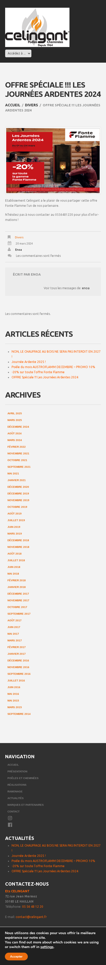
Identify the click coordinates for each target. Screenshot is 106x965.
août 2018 (14, 553)
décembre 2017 (18, 593)
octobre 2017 (17, 607)
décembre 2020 (18, 486)
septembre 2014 (19, 714)
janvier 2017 (16, 653)
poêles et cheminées (23, 778)
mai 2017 (13, 633)
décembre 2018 (18, 540)
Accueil (12, 105)
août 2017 (14, 620)
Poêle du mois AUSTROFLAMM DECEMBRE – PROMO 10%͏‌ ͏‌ (54, 367)
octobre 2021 (17, 460)
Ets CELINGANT (17, 891)
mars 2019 (14, 533)
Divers (31, 105)
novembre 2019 (18, 500)
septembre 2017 (19, 613)
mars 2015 (14, 707)
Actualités (15, 798)
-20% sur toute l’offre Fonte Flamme (38, 372)
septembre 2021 (19, 466)
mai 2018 (13, 573)
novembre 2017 (18, 600)
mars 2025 (14, 420)
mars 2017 (14, 640)
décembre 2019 (18, 493)
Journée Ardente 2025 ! (29, 361)
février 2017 (16, 647)
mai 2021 (13, 473)
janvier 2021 (16, 480)
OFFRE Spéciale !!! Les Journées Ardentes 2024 (45, 377)
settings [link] (47, 946)
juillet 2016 (16, 680)
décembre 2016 (18, 660)
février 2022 (16, 446)
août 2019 (14, 513)
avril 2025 (14, 413)
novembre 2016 (18, 667)
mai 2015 (13, 700)
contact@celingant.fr (31, 917)
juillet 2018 (16, 560)
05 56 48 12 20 (32, 906)
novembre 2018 (18, 547)
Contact (13, 811)
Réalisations (16, 784)
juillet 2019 (16, 520)
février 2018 (16, 580)
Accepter (16, 956)
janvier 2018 (16, 587)
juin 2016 (13, 687)
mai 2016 (13, 693)
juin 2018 (13, 567)
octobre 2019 (17, 506)
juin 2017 (13, 627)
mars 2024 (14, 440)
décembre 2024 (18, 426)
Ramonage (15, 791)
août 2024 (14, 433)
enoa (18, 249)
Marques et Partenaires (25, 804)
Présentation (17, 771)
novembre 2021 (18, 453)
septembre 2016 (19, 673)
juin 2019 (13, 527)
